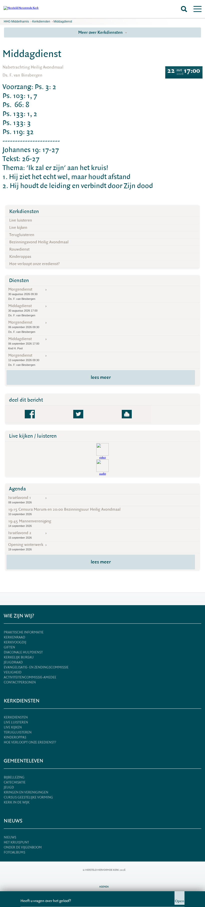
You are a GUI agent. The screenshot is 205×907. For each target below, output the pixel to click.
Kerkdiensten (41, 21)
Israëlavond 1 (20, 499)
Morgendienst (23, 293)
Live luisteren (20, 220)
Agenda (17, 488)
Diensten (19, 280)
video (102, 457)
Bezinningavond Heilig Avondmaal (38, 242)
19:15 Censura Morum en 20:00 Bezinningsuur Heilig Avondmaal (64, 511)
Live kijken (18, 227)
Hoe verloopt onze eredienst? (34, 263)
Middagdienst (63, 21)
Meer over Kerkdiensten (101, 32)
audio (102, 474)
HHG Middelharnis (16, 21)
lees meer (101, 377)
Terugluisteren (21, 234)
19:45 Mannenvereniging (29, 523)
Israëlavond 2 (20, 534)
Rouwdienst (19, 249)
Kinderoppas (20, 256)
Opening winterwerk (25, 546)
